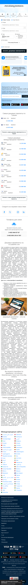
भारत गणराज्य (18, 458)
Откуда (4, 22)
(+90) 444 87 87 (14, 232)
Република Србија (7, 481)
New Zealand (19, 473)
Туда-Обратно (16, 19)
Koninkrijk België (7, 438)
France (4, 451)
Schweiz (18, 443)
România (18, 479)
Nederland (5, 473)
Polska (17, 477)
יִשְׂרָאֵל (4, 458)
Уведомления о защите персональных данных (13, 516)
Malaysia (18, 471)
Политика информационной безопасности (11, 508)
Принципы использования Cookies (9, 518)
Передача (3, 530)
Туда (3, 34)
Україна (18, 488)
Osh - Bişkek (9, 124)
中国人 (4, 445)
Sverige (18, 483)
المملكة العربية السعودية (8, 483)
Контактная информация (7, 537)
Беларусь (18, 441)
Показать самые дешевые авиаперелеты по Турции (14, 132)
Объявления (4, 542)
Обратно (18, 34)
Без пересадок (6, 46)
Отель (2, 525)
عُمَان (4, 475)
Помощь (3, 539)
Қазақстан (5, 466)
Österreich (18, 434)
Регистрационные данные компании (10, 506)
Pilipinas (18, 475)
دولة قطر (5, 479)
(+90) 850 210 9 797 (14, 235)
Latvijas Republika (7, 468)
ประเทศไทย (5, 486)
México (4, 471)
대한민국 (5, 464)
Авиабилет (4, 523)
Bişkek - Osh (9, 118)
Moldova (18, 468)
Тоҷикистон (19, 486)
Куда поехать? (5, 532)
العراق (4, 460)
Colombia (18, 445)
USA (4, 490)
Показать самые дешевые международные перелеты (14, 198)
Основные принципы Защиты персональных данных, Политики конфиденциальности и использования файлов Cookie (12, 512)
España (18, 449)
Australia (5, 436)
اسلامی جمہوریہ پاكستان (8, 477)
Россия (18, 481)
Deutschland (19, 447)
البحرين (17, 438)
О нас (2, 535)
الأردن (4, 462)
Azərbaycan (19, 436)
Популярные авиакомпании (8, 521)
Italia (17, 460)
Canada (4, 443)
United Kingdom (20, 451)
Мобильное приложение (7, 497)
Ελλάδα (18, 453)
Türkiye (4, 488)
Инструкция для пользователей (9, 503)
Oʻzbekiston (19, 490)
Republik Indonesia (7, 456)
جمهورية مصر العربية (7, 449)
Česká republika (7, 447)
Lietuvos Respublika (21, 466)
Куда (4, 28)
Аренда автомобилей (6, 528)
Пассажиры (4, 40)
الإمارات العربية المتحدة (8, 434)
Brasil (4, 441)
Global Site (5, 492)
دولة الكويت (18, 464)
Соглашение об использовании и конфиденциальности (9, 500)
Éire (17, 456)
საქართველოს (6, 453)
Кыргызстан (19, 462)
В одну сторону (6, 19)
